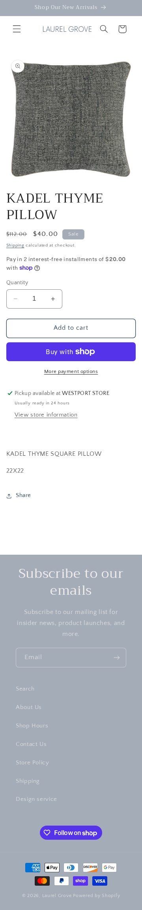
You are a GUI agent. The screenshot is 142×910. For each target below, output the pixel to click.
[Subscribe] (117, 657)
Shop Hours (32, 726)
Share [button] (23, 495)
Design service (36, 799)
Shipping (15, 245)
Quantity (17, 283)
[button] (16, 29)
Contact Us (31, 744)
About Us (29, 707)
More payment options (71, 371)
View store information (46, 415)
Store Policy (32, 763)
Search (25, 689)
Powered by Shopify (96, 895)
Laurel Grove (57, 895)
